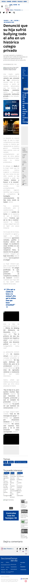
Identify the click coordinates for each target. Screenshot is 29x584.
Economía (9, 1)
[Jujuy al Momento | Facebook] (1, 12)
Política (4, 1)
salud (23, 501)
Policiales (20, 1)
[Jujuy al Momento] (7, 549)
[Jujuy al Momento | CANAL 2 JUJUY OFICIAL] (17, 551)
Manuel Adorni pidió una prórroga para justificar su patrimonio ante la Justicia (24, 538)
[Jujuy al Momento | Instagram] (7, 12)
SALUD (12, 571)
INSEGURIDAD (14, 569)
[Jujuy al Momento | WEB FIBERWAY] (23, 551)
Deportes (14, 1)
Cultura (7, 567)
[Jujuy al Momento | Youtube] (10, 12)
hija (5, 462)
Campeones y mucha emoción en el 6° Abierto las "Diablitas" (24, 527)
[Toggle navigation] (2, 6)
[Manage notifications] (26, 581)
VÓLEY (23, 521)
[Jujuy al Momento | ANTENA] (20, 551)
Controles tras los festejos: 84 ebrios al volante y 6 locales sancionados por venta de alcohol (14, 486)
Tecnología (8, 572)
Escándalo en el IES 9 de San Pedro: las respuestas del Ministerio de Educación (24, 518)
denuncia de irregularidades (24, 511)
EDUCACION (13, 564)
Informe (12, 473)
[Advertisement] (15, 450)
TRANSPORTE (14, 567)
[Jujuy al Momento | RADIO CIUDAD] (26, 554)
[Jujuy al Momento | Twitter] (4, 12)
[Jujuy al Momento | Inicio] (27, 558)
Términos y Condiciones (5, 576)
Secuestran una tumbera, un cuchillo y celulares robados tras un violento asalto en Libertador (20, 485)
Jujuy (2, 562)
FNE (7, 569)
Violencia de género (8, 473)
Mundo (25, 1)
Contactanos (23, 569)
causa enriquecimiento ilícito (24, 531)
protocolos (7, 464)
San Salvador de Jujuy (20, 462)
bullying (11, 462)
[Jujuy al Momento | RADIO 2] (26, 551)
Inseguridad (20, 473)
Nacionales (3, 564)
